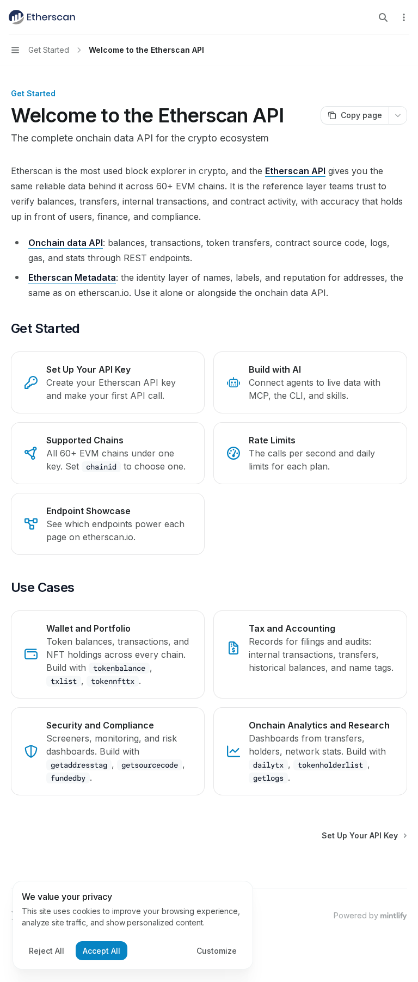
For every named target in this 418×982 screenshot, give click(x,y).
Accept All (101, 950)
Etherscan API (295, 170)
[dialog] (133, 925)
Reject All (46, 950)
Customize (216, 950)
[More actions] (403, 17)
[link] (108, 382)
